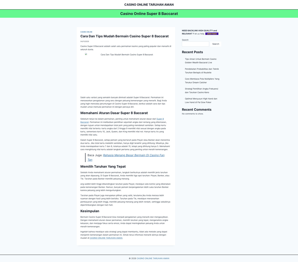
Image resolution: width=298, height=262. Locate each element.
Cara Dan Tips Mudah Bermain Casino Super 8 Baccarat (124, 36)
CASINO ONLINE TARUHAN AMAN (153, 258)
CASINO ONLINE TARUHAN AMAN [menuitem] (106, 238)
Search (185, 40)
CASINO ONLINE (86, 32)
